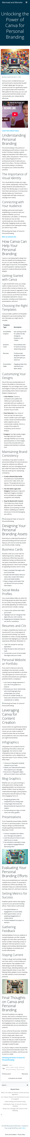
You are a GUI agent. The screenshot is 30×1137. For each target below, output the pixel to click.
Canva (10, 1065)
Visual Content (20, 1069)
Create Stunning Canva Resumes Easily (15, 1101)
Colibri (23, 1128)
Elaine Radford (8, 77)
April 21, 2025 (17, 77)
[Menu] (26, 2)
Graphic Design (14, 1067)
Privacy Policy (21, 1134)
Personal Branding (11, 1069)
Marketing (21, 1067)
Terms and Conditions (11, 1134)
